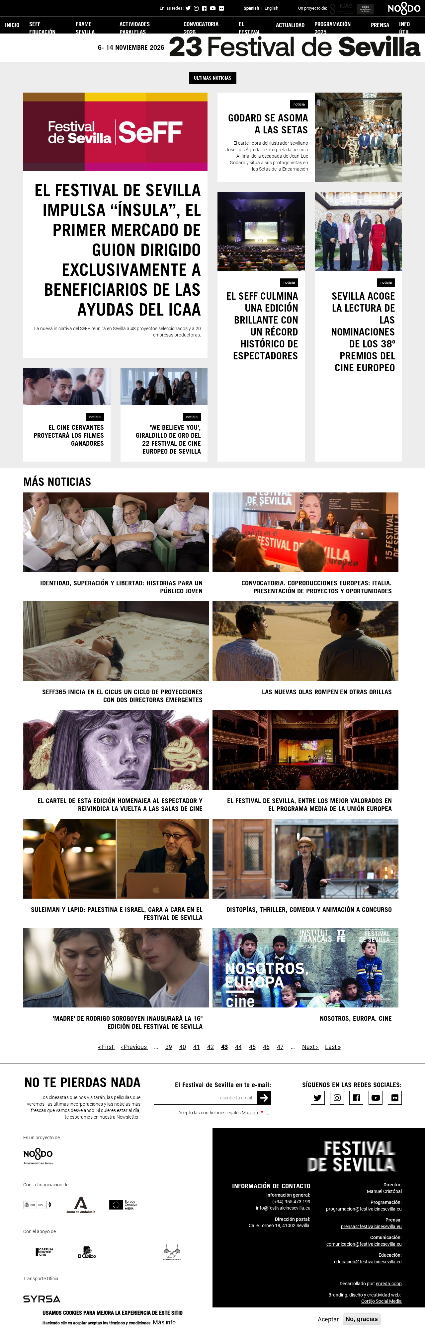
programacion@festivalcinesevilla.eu (364, 1209)
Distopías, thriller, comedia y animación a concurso (309, 909)
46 (266, 1046)
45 (252, 1046)
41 (196, 1046)
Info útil (404, 28)
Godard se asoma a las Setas (268, 123)
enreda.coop (389, 1283)
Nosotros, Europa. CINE (356, 1018)
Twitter (188, 8)
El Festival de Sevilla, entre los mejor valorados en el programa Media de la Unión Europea (309, 804)
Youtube (213, 8)
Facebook (204, 8)
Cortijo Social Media (381, 1301)
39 (168, 1046)
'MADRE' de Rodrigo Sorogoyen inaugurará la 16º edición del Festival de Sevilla (128, 1022)
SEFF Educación (42, 28)
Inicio (12, 25)
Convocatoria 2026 (201, 28)
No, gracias (362, 1319)
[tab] (212, 78)
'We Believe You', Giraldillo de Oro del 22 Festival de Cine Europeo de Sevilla (168, 439)
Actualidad (290, 25)
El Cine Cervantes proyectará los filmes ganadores (69, 435)
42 (210, 1046)
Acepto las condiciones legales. (219, 1112)
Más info (251, 1112)
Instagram (196, 8)
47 (280, 1046)
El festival (250, 28)
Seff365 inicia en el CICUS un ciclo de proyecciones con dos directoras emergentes (122, 696)
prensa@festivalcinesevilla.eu (371, 1226)
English (271, 8)
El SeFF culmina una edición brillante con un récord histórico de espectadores (262, 325)
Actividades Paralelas (135, 28)
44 (238, 1046)
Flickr (221, 8)
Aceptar (328, 1319)
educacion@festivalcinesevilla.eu (368, 1261)
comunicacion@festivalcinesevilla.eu (364, 1244)
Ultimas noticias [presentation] (212, 78)
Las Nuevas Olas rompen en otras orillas (327, 692)
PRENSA (380, 25)
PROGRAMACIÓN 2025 (332, 28)
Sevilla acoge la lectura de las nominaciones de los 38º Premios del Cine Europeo (363, 331)
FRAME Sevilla (85, 28)
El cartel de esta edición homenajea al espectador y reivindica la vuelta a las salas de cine (120, 804)
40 (182, 1046)
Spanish (251, 8)
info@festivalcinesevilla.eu (283, 1208)
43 (224, 1046)
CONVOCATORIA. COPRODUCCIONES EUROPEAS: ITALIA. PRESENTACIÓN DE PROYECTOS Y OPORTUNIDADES (316, 587)
